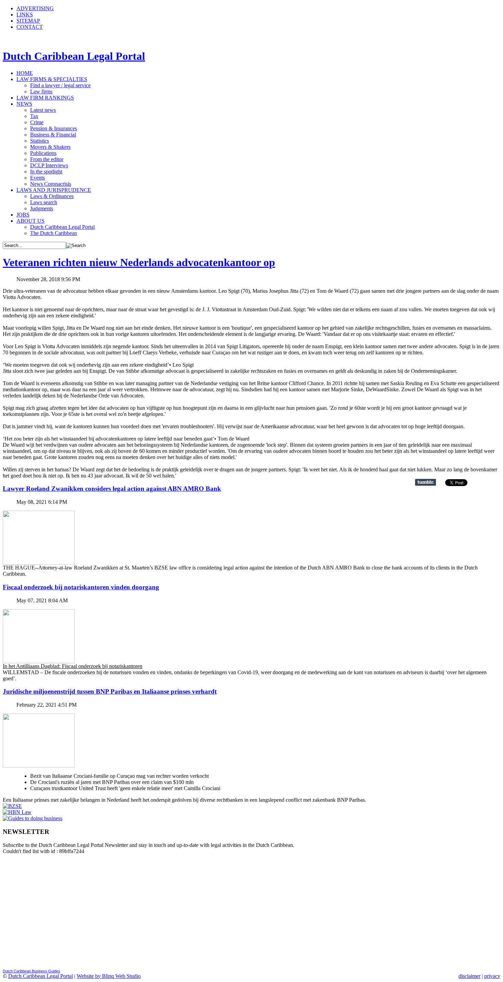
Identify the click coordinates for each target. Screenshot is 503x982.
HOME (24, 73)
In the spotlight (46, 171)
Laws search (43, 202)
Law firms (41, 91)
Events (37, 178)
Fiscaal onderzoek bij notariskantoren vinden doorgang (81, 587)
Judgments (41, 208)
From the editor (46, 159)
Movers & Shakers (50, 147)
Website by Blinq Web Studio (109, 976)
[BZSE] (12, 806)
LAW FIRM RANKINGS (45, 98)
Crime (36, 122)
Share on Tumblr (425, 482)
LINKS (24, 14)
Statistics (39, 141)
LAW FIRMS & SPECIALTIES (51, 79)
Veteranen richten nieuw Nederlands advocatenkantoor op (139, 262)
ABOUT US (30, 221)
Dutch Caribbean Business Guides (31, 971)
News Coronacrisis (50, 184)
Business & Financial (53, 135)
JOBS (22, 215)
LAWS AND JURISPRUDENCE (53, 190)
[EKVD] (32, 818)
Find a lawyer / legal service (60, 85)
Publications (43, 153)
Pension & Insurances (53, 128)
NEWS (24, 104)
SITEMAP (28, 21)
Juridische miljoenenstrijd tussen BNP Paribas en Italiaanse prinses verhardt (110, 691)
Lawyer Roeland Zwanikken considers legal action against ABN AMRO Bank (112, 488)
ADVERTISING (35, 8)
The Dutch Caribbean (53, 233)
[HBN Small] (17, 812)
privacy (492, 976)
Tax (34, 116)
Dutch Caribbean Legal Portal (62, 227)
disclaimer (469, 976)
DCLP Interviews (49, 165)
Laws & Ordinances (52, 196)
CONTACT (29, 27)
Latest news (43, 110)
